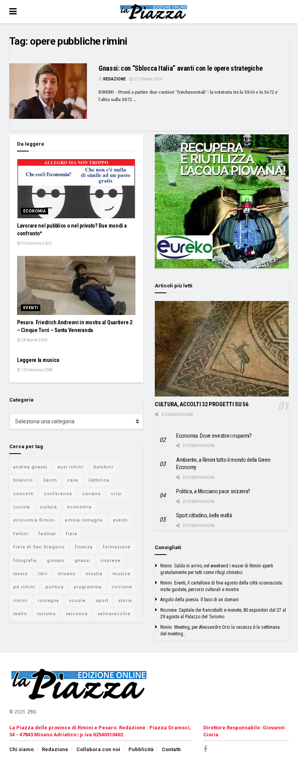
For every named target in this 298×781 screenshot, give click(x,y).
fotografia (25, 560)
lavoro (20, 573)
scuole (77, 600)
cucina (21, 507)
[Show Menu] (13, 11)
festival (47, 533)
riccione (122, 587)
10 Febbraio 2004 (37, 370)
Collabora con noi (98, 749)
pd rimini (24, 587)
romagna (48, 600)
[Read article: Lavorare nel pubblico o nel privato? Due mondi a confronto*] (76, 189)
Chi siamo (21, 749)
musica (121, 573)
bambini (103, 467)
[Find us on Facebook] (205, 749)
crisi (116, 493)
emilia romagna (84, 520)
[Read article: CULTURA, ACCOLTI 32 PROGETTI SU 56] (222, 349)
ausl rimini (70, 467)
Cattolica (98, 480)
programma (88, 587)
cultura (48, 507)
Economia (34, 211)
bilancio (23, 480)
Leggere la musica (38, 360)
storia (125, 600)
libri (43, 573)
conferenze (58, 493)
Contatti (171, 749)
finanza (84, 547)
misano (67, 573)
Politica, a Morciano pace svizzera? (213, 491)
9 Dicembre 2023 (36, 243)
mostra (94, 573)
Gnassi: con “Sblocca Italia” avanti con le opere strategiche (180, 68)
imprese (110, 560)
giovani (55, 560)
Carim (50, 480)
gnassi (82, 560)
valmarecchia (114, 613)
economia (79, 507)
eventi (120, 520)
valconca (77, 613)
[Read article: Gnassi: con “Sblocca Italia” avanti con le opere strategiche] (48, 91)
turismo (46, 613)
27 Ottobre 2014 (148, 79)
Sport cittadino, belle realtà (204, 515)
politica (54, 587)
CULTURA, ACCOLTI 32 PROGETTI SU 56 (202, 404)
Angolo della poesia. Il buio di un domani (199, 599)
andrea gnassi (30, 467)
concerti (23, 493)
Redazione (114, 79)
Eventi (30, 308)
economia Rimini (34, 520)
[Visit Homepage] (154, 11)
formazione (117, 547)
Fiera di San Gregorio (39, 547)
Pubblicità (141, 749)
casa (72, 480)
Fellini (20, 533)
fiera (71, 533)
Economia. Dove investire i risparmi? (214, 436)
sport (102, 600)
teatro (20, 613)
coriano (91, 493)
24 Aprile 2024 (34, 340)
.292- (31, 712)
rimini (20, 600)
